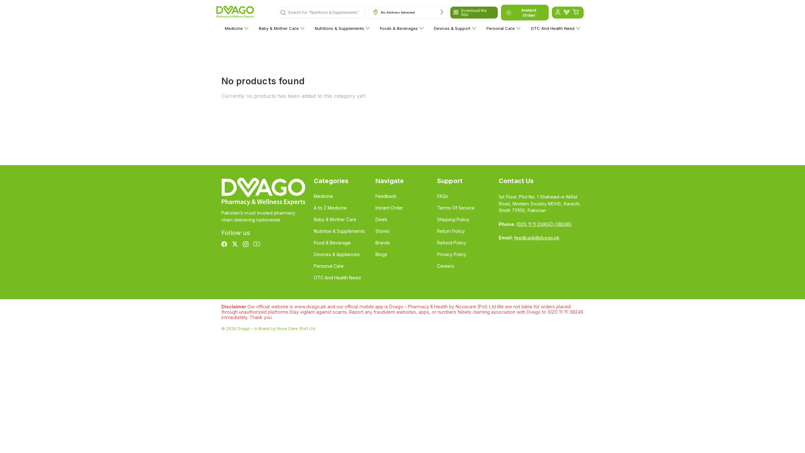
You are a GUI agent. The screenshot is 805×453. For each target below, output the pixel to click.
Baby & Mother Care (279, 28)
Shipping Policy (453, 219)
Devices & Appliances (337, 254)
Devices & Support (452, 28)
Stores (382, 231)
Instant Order (528, 13)
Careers (445, 266)
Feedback (386, 196)
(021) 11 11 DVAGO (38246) (544, 224)
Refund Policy (451, 242)
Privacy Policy (451, 254)
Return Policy (451, 231)
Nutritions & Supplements (339, 28)
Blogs (381, 254)
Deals (381, 219)
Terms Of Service (456, 207)
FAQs (442, 196)
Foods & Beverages (399, 28)
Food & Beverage (332, 242)
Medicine (234, 28)
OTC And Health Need (553, 28)
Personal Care (500, 28)
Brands (382, 242)
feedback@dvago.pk (536, 237)
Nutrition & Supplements (339, 231)
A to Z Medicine (330, 207)
